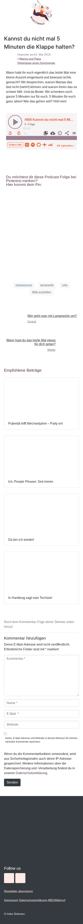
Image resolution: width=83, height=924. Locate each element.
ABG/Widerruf (56, 900)
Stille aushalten (41, 291)
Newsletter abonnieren (18, 891)
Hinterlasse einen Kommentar (36, 62)
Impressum (11, 900)
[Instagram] (9, 878)
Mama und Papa (30, 58)
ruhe (65, 284)
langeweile (47, 284)
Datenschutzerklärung (33, 900)
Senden (12, 782)
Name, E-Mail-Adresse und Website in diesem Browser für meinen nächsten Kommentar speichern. (41, 740)
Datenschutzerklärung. (32, 773)
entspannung (24, 284)
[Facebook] (20, 878)
